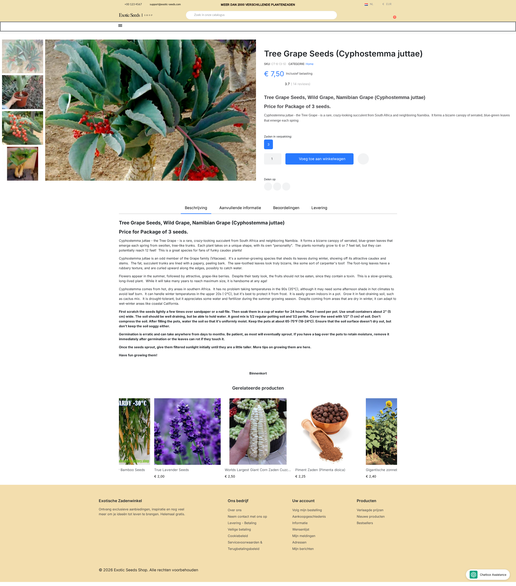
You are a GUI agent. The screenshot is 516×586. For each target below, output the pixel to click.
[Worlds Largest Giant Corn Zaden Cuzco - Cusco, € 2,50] (258, 438)
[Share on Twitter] (277, 186)
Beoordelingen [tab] (286, 207)
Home (309, 64)
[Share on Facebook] (268, 186)
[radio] (268, 144)
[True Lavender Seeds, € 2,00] (187, 438)
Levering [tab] (319, 207)
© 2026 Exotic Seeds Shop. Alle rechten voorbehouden (148, 570)
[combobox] (261, 15)
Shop (148, 15)
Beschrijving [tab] (196, 207)
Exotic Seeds (129, 14)
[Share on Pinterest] (286, 186)
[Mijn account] (379, 15)
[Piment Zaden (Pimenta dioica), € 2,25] (328, 438)
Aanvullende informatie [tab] (240, 207)
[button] (393, 15)
